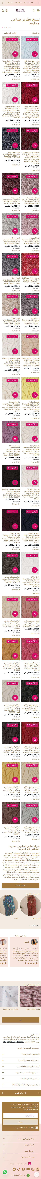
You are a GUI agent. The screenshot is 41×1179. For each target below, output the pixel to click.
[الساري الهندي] (30, 905)
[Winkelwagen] (3, 10)
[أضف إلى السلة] (35, 54)
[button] (38, 3)
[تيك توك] (18, 1169)
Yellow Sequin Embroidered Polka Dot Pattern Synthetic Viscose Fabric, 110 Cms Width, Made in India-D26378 (30, 406)
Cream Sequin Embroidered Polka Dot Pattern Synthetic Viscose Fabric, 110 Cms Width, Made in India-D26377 (11, 406)
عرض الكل (35, 925)
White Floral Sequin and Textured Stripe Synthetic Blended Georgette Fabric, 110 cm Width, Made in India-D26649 (11, 363)
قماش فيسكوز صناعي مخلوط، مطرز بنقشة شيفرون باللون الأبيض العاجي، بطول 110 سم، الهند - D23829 (12, 708)
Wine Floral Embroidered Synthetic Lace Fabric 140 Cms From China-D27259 (11, 200)
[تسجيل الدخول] (7, 10)
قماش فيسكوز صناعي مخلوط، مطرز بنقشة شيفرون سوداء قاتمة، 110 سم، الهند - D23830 (30, 707)
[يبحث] (34, 10)
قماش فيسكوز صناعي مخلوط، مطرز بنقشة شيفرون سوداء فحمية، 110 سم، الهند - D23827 (11, 749)
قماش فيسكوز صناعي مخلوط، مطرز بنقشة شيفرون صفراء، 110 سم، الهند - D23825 (11, 789)
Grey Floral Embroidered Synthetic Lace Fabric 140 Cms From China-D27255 (11, 281)
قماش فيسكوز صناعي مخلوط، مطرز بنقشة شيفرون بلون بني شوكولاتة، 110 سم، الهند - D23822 (11, 830)
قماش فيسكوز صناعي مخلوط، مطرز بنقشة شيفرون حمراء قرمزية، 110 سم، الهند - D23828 (31, 749)
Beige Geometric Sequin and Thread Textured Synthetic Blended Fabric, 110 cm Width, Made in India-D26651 (30, 362)
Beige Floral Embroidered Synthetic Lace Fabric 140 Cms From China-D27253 (11, 321)
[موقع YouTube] (28, 1169)
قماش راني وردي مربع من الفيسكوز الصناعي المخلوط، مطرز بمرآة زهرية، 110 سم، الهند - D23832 (31, 666)
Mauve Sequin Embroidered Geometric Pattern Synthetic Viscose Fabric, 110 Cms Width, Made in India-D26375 (11, 450)
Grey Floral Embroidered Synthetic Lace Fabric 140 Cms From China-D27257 (11, 241)
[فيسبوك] (23, 1169)
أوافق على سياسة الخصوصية (24, 1127)
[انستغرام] (37, 1169)
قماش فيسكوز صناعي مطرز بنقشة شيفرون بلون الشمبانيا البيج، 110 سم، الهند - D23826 (31, 789)
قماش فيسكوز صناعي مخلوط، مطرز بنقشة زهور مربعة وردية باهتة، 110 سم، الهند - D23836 (31, 624)
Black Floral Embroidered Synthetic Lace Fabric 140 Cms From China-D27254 (30, 321)
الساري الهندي (36, 918)
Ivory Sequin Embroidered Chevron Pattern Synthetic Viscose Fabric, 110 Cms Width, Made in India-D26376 (30, 450)
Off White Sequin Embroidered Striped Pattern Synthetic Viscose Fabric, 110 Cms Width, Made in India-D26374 (30, 494)
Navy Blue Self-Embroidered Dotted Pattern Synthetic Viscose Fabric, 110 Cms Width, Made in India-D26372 (30, 538)
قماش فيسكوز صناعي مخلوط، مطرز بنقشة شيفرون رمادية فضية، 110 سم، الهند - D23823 (30, 829)
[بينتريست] (32, 1169)
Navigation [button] (38, 10)
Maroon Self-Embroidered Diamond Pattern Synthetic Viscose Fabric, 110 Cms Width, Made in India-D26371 (11, 538)
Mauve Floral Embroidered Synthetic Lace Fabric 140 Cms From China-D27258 (30, 241)
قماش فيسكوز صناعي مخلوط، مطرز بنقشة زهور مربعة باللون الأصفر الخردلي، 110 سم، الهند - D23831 (11, 666)
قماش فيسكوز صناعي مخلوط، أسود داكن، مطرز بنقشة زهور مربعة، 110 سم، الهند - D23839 (11, 580)
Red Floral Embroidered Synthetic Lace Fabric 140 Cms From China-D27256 (30, 281)
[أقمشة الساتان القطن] (30, 996)
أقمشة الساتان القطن (33, 1009)
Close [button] (20, 1139)
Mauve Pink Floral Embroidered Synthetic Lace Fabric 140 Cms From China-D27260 (30, 200)
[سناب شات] (14, 1169)
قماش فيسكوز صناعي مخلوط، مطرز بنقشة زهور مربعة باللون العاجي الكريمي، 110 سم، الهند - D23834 (11, 624)
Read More (20, 885)
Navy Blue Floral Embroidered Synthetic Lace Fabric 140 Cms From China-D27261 (11, 155)
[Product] (30, 47)
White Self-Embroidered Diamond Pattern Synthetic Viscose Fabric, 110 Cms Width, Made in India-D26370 (30, 581)
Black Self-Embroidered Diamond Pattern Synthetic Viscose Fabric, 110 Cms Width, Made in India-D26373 (11, 493)
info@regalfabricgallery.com (13, 1042)
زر (20, 1020)
